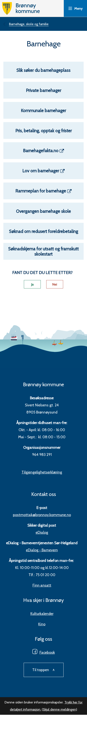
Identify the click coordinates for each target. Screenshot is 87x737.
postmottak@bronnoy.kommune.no (42, 515)
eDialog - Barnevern (42, 550)
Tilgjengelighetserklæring (42, 472)
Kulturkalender (41, 613)
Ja (32, 284)
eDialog (42, 532)
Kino (41, 624)
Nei (54, 284)
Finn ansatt (42, 585)
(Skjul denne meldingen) (59, 709)
